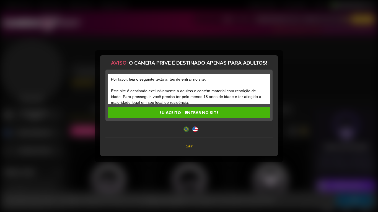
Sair (189, 146)
